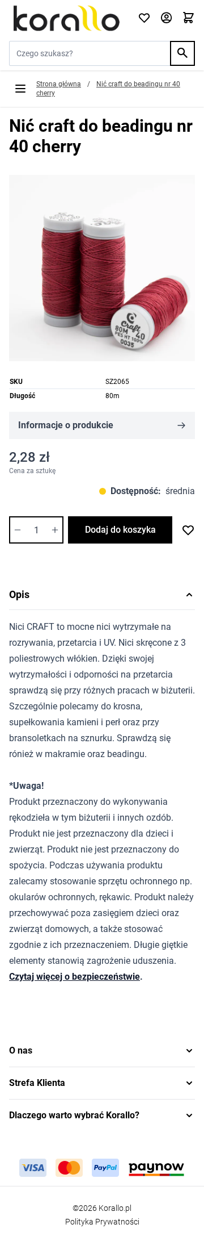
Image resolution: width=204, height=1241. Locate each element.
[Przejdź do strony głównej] (67, 18)
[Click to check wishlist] (144, 18)
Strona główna (58, 84)
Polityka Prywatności (102, 1221)
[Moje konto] (166, 18)
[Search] (182, 53)
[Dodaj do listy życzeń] (188, 530)
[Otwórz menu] (20, 88)
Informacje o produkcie (65, 425)
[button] (102, 1051)
